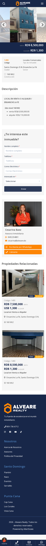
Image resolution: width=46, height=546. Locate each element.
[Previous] (3, 24)
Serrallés (8, 485)
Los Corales (9, 506)
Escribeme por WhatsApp (20, 247)
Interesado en (10, 176)
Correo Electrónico (12, 166)
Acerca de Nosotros (12, 447)
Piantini (7, 472)
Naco (6, 477)
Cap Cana (8, 502)
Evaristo (7, 481)
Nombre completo (12, 146)
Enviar (23, 189)
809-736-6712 (12, 426)
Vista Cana (8, 511)
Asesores (8, 451)
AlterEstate (28, 529)
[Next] (42, 24)
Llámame (13, 252)
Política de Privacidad (13, 456)
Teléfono (8, 156)
